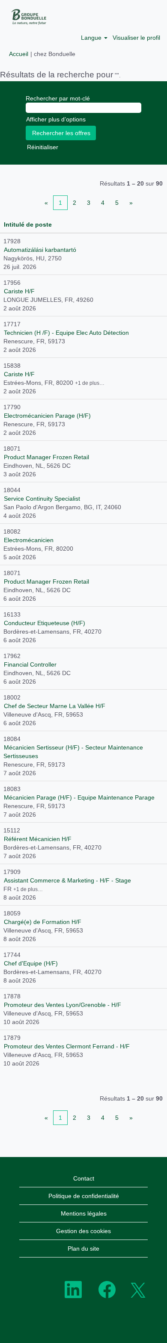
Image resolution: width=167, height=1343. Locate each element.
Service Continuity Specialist (42, 498)
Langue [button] (92, 37)
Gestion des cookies (83, 1231)
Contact (83, 1178)
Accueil (18, 53)
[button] (157, 16)
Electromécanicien (29, 540)
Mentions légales (84, 1213)
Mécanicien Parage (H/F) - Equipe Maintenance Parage (79, 797)
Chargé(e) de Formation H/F (42, 921)
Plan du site (83, 1248)
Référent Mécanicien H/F (38, 838)
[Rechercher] (137, 15)
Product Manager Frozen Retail (46, 457)
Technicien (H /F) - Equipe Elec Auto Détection (66, 332)
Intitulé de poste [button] (28, 224)
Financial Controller (30, 664)
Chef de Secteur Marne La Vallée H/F (54, 705)
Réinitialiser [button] (42, 147)
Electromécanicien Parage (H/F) (47, 415)
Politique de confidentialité (83, 1195)
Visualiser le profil (136, 37)
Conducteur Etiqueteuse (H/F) (44, 623)
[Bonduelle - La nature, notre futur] (26, 16)
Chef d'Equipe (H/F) (31, 963)
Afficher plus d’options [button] (56, 119)
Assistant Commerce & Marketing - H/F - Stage (67, 880)
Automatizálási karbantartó (40, 249)
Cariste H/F (19, 291)
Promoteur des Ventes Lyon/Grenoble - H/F (62, 1004)
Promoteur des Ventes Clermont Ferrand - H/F (67, 1046)
